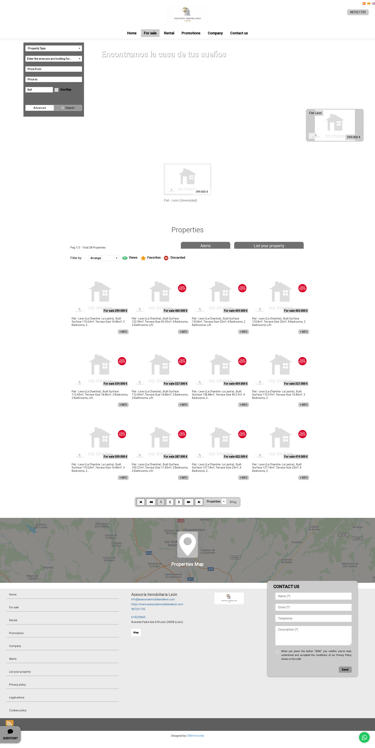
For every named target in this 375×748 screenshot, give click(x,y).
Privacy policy (17, 684)
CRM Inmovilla (195, 735)
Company (215, 33)
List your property (269, 245)
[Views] (130, 258)
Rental (169, 33)
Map (136, 632)
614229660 (138, 617)
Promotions (191, 33)
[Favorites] (151, 258)
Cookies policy (18, 710)
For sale (150, 33)
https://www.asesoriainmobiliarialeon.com (157, 604)
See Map (65, 89)
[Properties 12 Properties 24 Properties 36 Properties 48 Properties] (215, 501)
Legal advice (16, 697)
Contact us (239, 33)
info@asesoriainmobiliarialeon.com (153, 599)
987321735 (138, 609)
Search (70, 107)
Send (345, 669)
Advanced (39, 107)
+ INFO (123, 331)
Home (132, 33)
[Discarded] (174, 258)
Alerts (205, 245)
